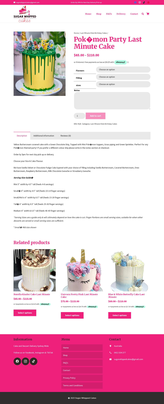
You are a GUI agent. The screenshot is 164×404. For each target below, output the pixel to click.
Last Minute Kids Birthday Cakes (93, 33)
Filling (79, 78)
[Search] (142, 14)
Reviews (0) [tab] (66, 135)
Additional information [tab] (43, 135)
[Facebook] (135, 2)
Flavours (80, 70)
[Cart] (147, 14)
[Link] (25, 13)
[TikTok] (144, 2)
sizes (78, 85)
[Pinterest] (148, 2)
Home (76, 33)
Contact (66, 370)
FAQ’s (65, 362)
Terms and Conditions (73, 385)
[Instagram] (139, 2)
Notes (77, 90)
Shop (65, 355)
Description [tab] (22, 135)
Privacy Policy (69, 377)
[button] (61, 36)
